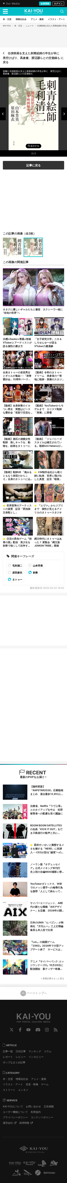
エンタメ (23, 1089)
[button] (3, 113)
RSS (56, 1030)
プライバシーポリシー (15, 1117)
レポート (8, 1056)
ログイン (58, 3)
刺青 (35, 572)
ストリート (9, 1089)
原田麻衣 (17, 572)
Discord (38, 1030)
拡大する (34, 146)
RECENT (35, 773)
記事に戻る (33, 165)
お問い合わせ (33, 1106)
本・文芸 (18, 25)
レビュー (21, 1056)
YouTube (28, 1030)
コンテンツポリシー (42, 1117)
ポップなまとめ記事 (14, 1062)
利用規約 (36, 1111)
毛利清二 (17, 565)
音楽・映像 (32, 1084)
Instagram (47, 1030)
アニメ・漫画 (38, 1078)
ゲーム (45, 1084)
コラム (47, 1051)
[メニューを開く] (5, 11)
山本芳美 (37, 565)
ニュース (30, 25)
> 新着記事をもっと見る (52, 978)
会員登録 (45, 3)
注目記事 (21, 1051)
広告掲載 (49, 1106)
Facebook (20, 1030)
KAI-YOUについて (13, 1106)
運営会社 (8, 1122)
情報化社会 (22, 1078)
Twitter (11, 1030)
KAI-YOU (7, 25)
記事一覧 (8, 1051)
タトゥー (17, 579)
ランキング (35, 1051)
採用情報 (24, 1122)
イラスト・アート (13, 1084)
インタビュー (36, 1056)
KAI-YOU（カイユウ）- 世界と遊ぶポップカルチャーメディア (34, 11)
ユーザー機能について (15, 1111)
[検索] (62, 11)
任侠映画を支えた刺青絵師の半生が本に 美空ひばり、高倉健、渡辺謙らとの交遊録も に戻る (33, 57)
